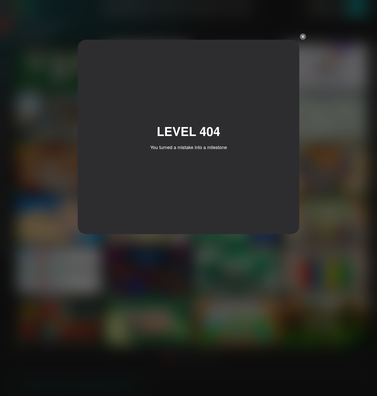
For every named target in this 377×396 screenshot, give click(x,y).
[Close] (303, 37)
